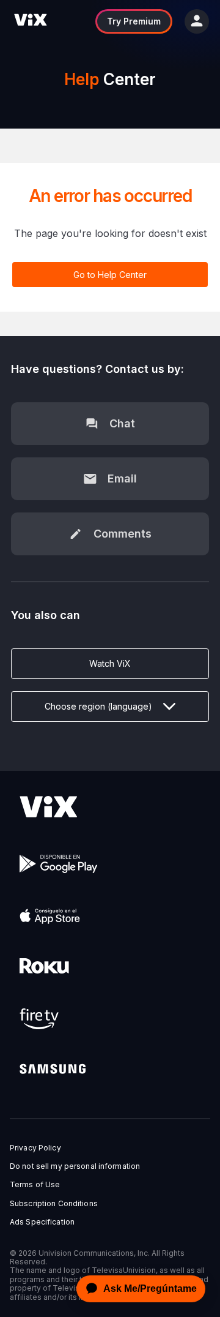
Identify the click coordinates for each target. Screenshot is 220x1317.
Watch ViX (110, 663)
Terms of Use (35, 1184)
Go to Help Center (110, 274)
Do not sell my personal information (75, 1166)
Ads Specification (42, 1222)
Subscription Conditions (54, 1203)
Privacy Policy (35, 1148)
